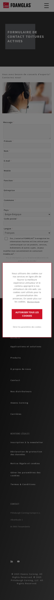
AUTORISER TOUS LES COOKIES (27, 314)
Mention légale (33, 301)
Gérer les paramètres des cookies (27, 327)
